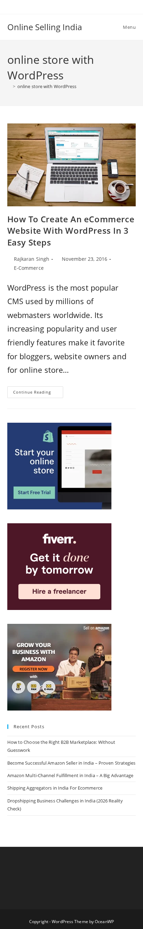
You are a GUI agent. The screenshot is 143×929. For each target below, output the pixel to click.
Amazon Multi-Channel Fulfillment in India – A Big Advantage (70, 775)
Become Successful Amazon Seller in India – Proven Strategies (71, 763)
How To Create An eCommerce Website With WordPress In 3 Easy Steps (71, 230)
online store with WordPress (47, 86)
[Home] (9, 86)
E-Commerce (29, 268)
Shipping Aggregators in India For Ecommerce (54, 788)
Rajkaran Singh (31, 259)
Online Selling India (44, 27)
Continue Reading (38, 393)
